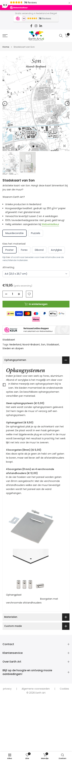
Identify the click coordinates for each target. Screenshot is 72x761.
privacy (7, 688)
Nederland (15, 344)
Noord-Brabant (31, 344)
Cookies (64, 688)
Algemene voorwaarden (36, 688)
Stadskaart (9, 339)
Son (43, 344)
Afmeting (8, 267)
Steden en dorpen (13, 348)
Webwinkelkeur (50, 224)
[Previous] (5, 103)
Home (6, 47)
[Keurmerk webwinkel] (36, 330)
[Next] (67, 103)
